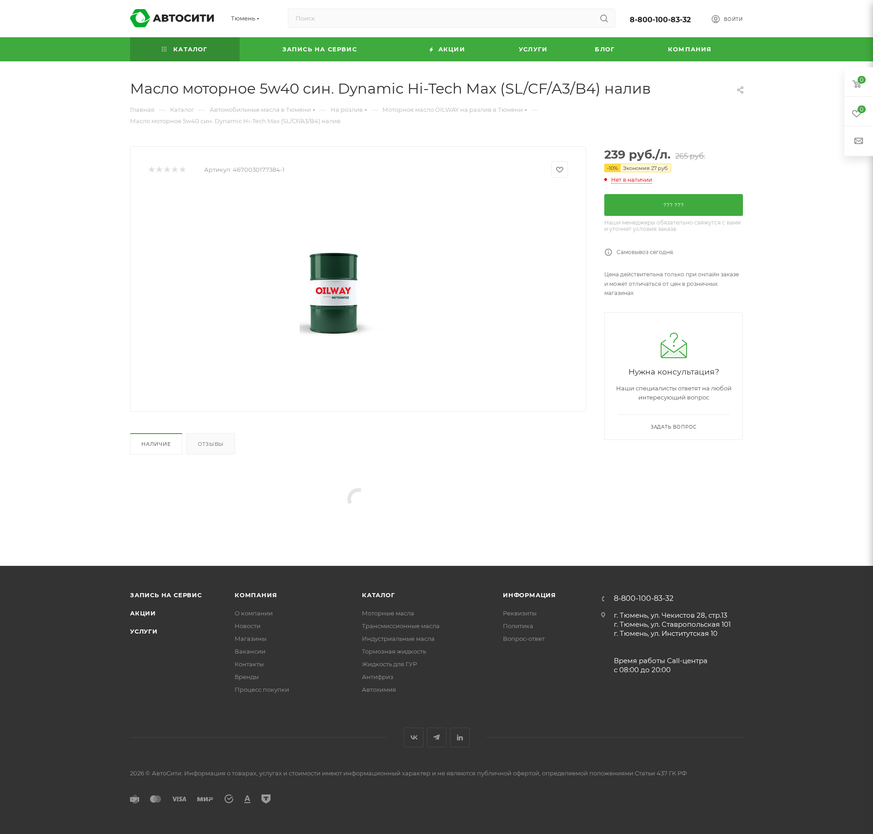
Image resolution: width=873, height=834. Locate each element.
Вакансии (250, 651)
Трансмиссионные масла (401, 625)
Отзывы (211, 444)
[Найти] (604, 18)
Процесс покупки (262, 689)
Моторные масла (388, 613)
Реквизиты (520, 613)
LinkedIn (460, 737)
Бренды (247, 676)
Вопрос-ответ (524, 638)
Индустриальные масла (398, 638)
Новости (248, 625)
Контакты (249, 664)
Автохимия (379, 689)
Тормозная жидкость (394, 651)
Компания (256, 595)
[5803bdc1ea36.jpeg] (358, 291)
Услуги (144, 631)
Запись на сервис (166, 595)
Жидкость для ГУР (389, 664)
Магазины (250, 638)
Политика (518, 625)
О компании (254, 613)
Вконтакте (413, 737)
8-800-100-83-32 (660, 19)
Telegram (437, 737)
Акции (143, 613)
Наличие (156, 444)
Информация (529, 595)
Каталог (378, 595)
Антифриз (377, 676)
